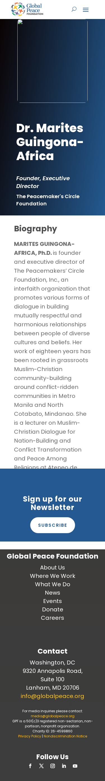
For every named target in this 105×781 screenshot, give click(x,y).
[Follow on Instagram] (52, 765)
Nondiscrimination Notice (65, 736)
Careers (52, 618)
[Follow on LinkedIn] (63, 765)
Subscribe (52, 525)
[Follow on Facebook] (30, 765)
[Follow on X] (41, 765)
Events (52, 601)
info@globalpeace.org (52, 696)
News (52, 593)
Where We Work (52, 576)
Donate (52, 609)
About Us (52, 567)
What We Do (52, 584)
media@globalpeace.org (52, 716)
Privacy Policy (29, 736)
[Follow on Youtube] (75, 765)
